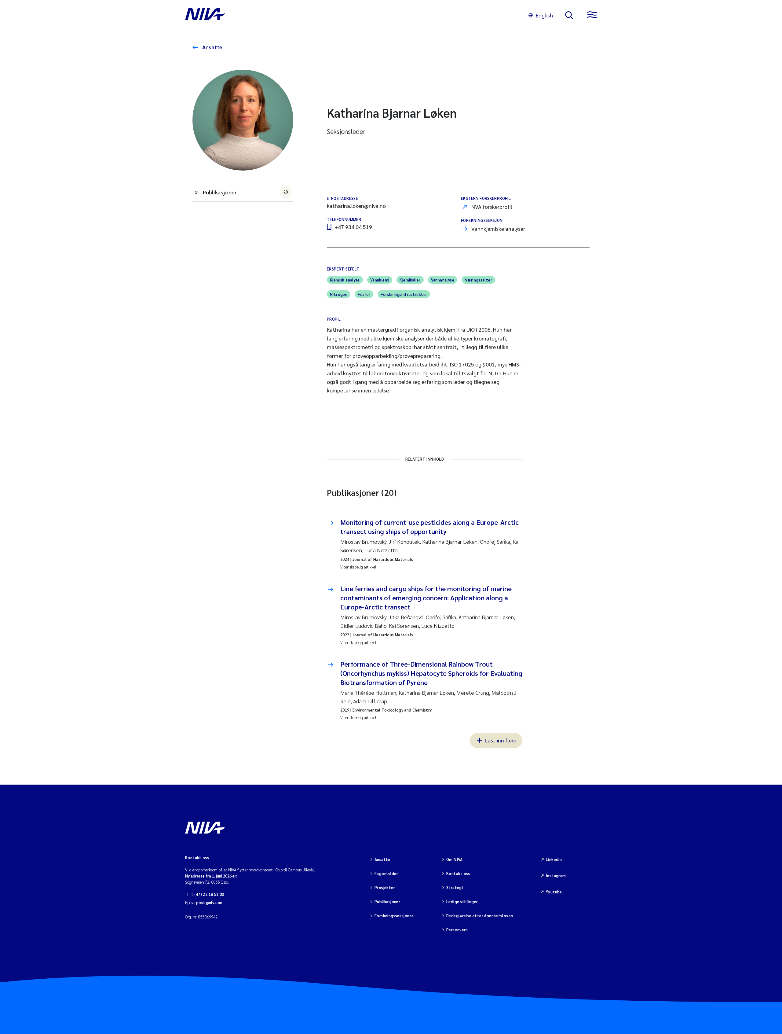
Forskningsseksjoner (394, 915)
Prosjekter (385, 887)
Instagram (556, 875)
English (544, 15)
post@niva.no (209, 902)
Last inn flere (500, 740)
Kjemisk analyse (345, 279)
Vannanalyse (442, 279)
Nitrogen (338, 294)
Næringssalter (478, 279)
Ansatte (211, 46)
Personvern (457, 929)
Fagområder (386, 873)
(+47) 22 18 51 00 (208, 894)
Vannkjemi (379, 279)
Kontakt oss (458, 873)
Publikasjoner (245, 192)
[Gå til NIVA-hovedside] (350, 15)
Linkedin (554, 859)
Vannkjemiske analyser (498, 228)
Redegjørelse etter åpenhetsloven (479, 915)
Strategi (454, 887)
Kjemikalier (410, 279)
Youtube (554, 891)
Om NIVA (454, 859)
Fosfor (364, 294)
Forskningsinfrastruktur (404, 294)
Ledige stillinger (462, 901)
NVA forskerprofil (491, 206)
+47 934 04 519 (353, 226)
